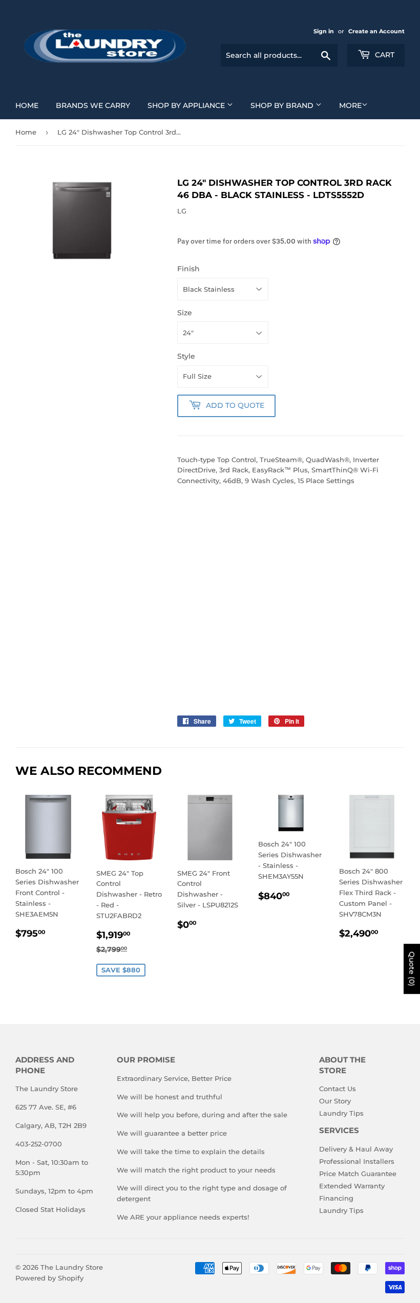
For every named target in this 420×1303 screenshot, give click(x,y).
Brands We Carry (93, 105)
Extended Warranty (352, 1186)
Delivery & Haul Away (356, 1149)
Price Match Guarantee (357, 1173)
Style (186, 356)
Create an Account (376, 31)
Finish (188, 268)
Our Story (335, 1101)
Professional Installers (356, 1161)
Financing (336, 1198)
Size (184, 312)
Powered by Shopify (49, 1278)
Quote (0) (411, 968)
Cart (383, 54)
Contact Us (337, 1088)
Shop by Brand (283, 105)
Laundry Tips (341, 1113)
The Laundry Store (71, 1267)
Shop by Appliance (187, 105)
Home (26, 105)
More (350, 105)
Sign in (323, 31)
